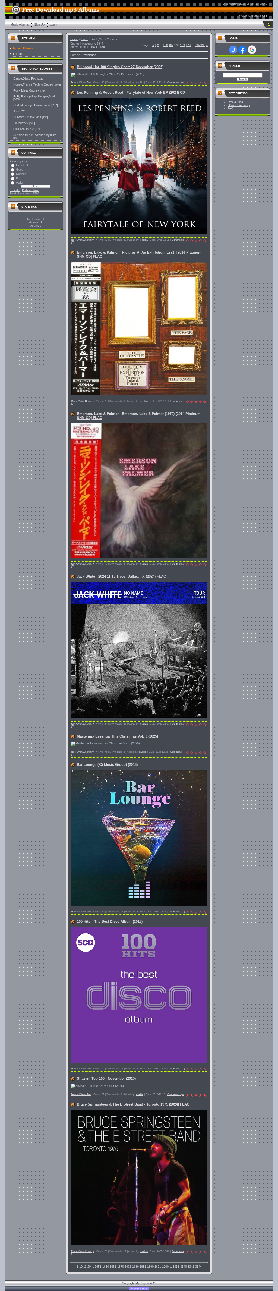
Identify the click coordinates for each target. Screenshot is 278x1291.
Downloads (88, 54)
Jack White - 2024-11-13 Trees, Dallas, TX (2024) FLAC (121, 576)
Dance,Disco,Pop (24, 78)
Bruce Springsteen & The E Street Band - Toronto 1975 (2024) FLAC (133, 1104)
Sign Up (39, 24)
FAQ (230, 108)
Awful (19, 182)
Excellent (22, 165)
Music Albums (20, 24)
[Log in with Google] (252, 49)
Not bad (21, 173)
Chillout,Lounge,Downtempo (31, 105)
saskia (139, 82)
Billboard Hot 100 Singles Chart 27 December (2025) (120, 67)
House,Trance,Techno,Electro (33, 84)
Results (15, 190)
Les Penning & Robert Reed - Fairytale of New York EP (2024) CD (131, 92)
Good (19, 169)
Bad (18, 178)
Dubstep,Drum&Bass (27, 117)
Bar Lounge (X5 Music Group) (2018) (107, 765)
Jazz (16, 111)
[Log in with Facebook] (242, 50)
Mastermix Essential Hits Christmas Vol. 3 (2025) (117, 736)
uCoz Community (239, 105)
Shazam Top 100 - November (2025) (106, 1078)
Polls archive (30, 190)
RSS (264, 15)
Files (84, 39)
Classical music (23, 129)
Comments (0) (175, 82)
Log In (54, 24)
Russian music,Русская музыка (34, 135)
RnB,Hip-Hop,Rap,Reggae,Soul (34, 96)
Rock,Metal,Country (26, 90)
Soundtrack (21, 123)
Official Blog (235, 101)
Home (74, 39)
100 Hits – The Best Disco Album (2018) (110, 922)
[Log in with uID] (233, 50)
